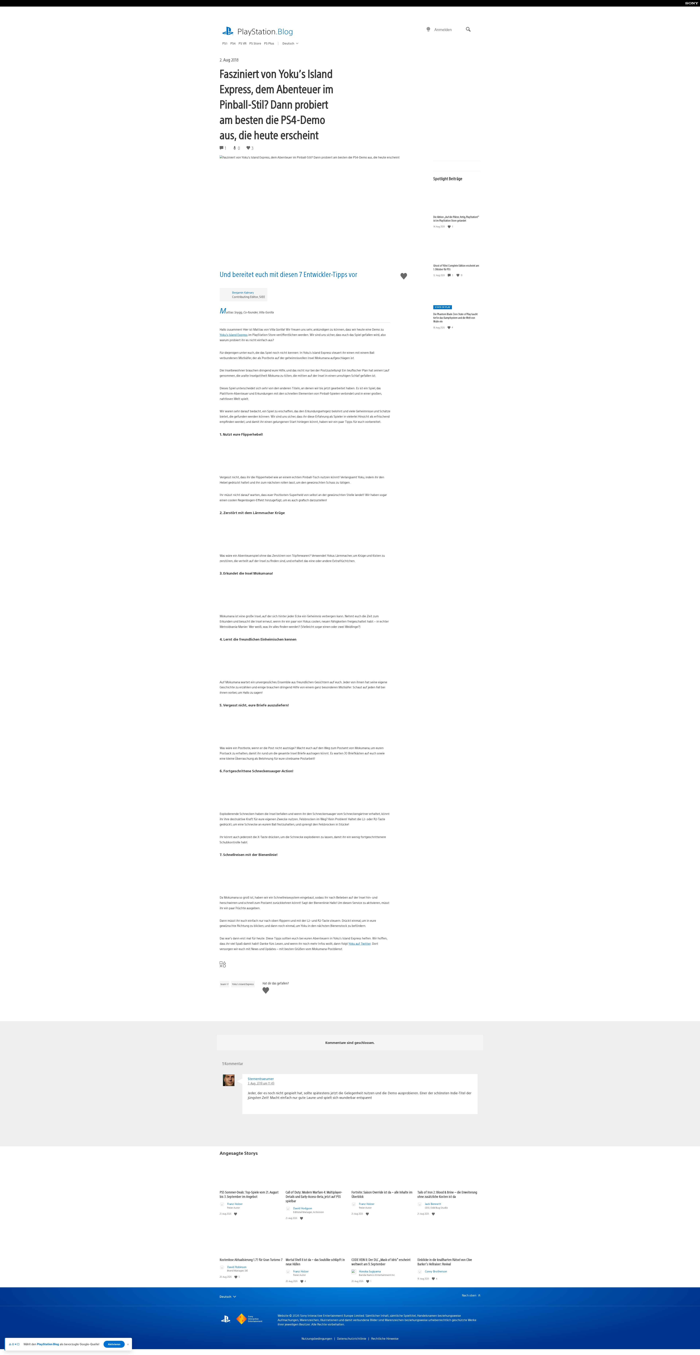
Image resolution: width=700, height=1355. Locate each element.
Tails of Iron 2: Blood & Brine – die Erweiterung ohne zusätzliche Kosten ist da (447, 1194)
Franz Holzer (235, 1203)
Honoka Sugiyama (370, 1271)
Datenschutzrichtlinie (351, 1338)
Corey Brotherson (436, 1271)
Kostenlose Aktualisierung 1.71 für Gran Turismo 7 (251, 1259)
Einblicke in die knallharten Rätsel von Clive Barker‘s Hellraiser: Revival (444, 1261)
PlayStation (265, 31)
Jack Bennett (433, 1203)
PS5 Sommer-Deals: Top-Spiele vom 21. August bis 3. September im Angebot (249, 1194)
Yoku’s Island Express (234, 335)
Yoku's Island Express (243, 984)
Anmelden (443, 29)
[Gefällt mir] (449, 226)
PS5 (225, 43)
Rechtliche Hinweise (384, 1338)
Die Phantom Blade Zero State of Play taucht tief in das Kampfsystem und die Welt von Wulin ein (455, 317)
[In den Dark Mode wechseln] (428, 29)
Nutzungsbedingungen (317, 1338)
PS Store (255, 43)
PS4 (233, 43)
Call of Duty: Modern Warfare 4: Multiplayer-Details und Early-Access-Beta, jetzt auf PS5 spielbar (314, 1196)
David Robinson (236, 1267)
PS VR (242, 43)
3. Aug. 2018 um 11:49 (261, 1083)
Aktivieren (114, 1344)
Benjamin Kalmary (243, 292)
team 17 (224, 984)
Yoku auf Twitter (360, 943)
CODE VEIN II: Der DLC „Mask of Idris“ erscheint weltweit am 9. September (381, 1261)
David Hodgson (302, 1208)
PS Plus (269, 43)
